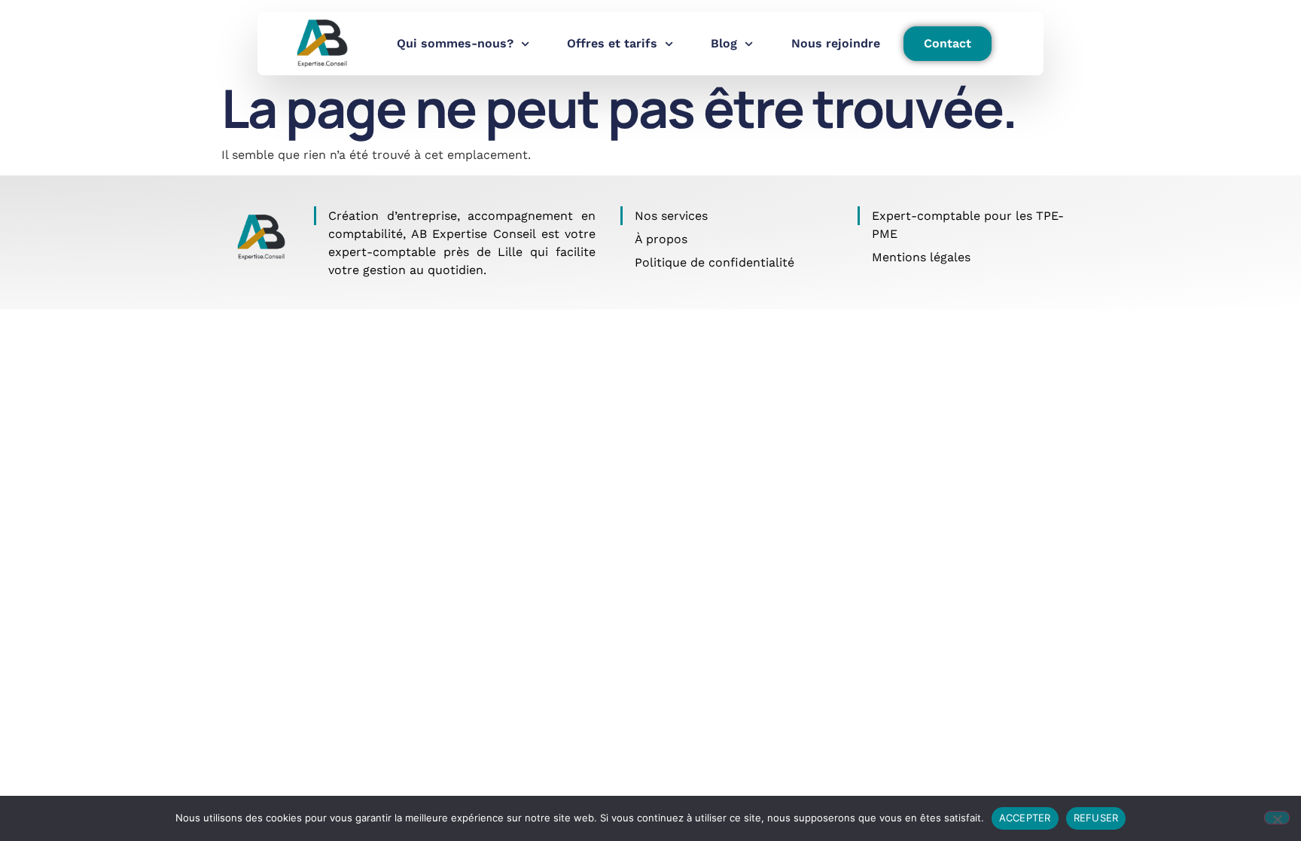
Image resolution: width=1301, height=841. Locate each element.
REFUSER (1096, 818)
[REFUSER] (1277, 817)
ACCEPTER (1025, 818)
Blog (724, 43)
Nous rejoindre (835, 43)
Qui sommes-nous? (455, 43)
